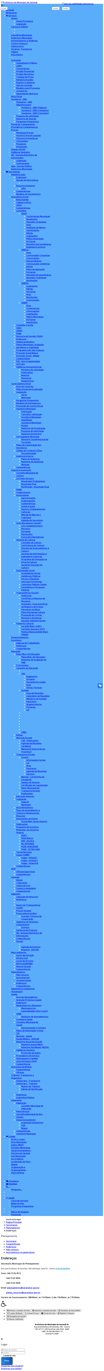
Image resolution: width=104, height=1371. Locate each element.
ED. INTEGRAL (27, 843)
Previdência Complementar (24, 127)
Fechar (3, 8)
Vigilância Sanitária (20, 152)
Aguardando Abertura (27, 93)
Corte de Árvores (24, 960)
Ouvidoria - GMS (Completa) (35, 110)
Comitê (24, 757)
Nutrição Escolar (24, 737)
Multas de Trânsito (30, 1086)
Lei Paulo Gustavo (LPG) (33, 629)
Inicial (11, 10)
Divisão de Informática (27, 180)
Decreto (30, 774)
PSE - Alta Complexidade (28, 361)
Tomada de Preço (24, 77)
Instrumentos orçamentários (20, 1252)
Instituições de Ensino (27, 818)
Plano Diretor (22, 1111)
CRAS (18, 327)
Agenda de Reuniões (31, 743)
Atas (28, 224)
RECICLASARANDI (24, 963)
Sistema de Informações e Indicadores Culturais (34, 555)
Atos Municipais (19, 1142)
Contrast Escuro (32, 1313)
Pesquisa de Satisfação (32, 431)
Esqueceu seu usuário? (12, 1365)
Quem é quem (28, 506)
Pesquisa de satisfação (27, 116)
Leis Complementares (32, 525)
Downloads (21, 146)
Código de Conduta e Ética (29, 450)
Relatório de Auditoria (32, 461)
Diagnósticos (27, 380)
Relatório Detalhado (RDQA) (35, 1047)
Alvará (14, 18)
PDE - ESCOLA (27, 841)
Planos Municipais (35, 238)
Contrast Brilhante (15, 1313)
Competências (23, 191)
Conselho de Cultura (31, 542)
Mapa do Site (17, 1203)
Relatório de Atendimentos (34, 1016)
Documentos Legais (36, 682)
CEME (18, 1013)
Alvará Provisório (24, 21)
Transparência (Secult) (27, 592)
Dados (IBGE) (17, 1144)
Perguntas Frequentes (27, 121)
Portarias (31, 241)
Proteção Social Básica (27, 353)
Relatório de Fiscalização (33, 428)
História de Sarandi (20, 1153)
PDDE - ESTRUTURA (30, 849)
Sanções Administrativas (33, 620)
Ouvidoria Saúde (24, 1019)
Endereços (21, 177)
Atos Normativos (24, 807)
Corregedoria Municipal (27, 436)
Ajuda (11, 1197)
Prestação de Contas (31, 615)
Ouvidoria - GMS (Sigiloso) (34, 107)
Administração (18, 174)
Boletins (25, 375)
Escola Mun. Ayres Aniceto (34, 821)
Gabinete (15, 894)
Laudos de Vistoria (30, 782)
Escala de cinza (49, 1313)
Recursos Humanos (25, 185)
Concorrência (22, 68)
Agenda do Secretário (32, 520)
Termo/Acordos (24, 852)
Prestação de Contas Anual (29, 406)
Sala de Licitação (24, 85)
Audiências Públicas (30, 576)
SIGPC (24, 835)
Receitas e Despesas (31, 617)
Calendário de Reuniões (38, 696)
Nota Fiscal (16, 96)
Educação (15, 651)
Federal (25, 802)
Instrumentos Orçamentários (23, 979)
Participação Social (25, 570)
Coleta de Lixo (23, 885)
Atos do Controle (24, 386)
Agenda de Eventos (30, 947)
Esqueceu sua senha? (11, 1368)
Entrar (6, 1361)
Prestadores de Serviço (27, 1055)
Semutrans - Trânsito (26, 1083)
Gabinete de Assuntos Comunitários (27, 923)
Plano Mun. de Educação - (33, 657)
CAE (23, 673)
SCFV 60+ (20, 364)
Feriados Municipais (20, 1147)
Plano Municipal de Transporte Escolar (30, 789)
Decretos (25, 528)
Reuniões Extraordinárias (38, 244)
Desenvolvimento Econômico (20, 639)
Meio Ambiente (18, 952)
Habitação (21, 1103)
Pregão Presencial (25, 71)
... (9, 1186)
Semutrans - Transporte (28, 1080)
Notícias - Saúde (24, 1036)
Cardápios (26, 746)
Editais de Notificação (31, 1089)
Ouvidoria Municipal (26, 408)
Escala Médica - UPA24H (27, 1039)
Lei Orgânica (17, 1158)
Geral (24, 394)
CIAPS (19, 205)
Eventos (25, 927)
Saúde (14, 994)
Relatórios (26, 378)
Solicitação (26, 411)
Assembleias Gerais (30, 573)
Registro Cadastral (25, 82)
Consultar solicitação (31, 414)
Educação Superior (25, 796)
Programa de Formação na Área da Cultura (34, 561)
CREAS (19, 330)
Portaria (30, 679)
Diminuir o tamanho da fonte (19, 1310)
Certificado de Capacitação (34, 785)
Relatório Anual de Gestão (29, 1041)
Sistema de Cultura (25, 539)
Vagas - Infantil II (29, 860)
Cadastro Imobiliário (26, 888)
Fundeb (25, 690)
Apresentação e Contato (33, 1027)
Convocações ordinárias (38, 263)
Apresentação (28, 498)
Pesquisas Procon (24, 132)
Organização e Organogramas (18, 1168)
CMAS (24, 213)
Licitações (16, 60)
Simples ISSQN (18, 149)
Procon (14, 130)
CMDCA (24, 249)
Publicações (27, 372)
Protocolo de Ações (31, 1052)
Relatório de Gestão (26, 118)
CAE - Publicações (29, 740)
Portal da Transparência (23, 124)
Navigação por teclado (17, 1316)
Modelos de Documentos (28, 403)
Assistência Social (19, 196)
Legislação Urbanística (32, 1122)
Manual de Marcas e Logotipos (31, 516)
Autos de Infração (25, 955)
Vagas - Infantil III (29, 863)
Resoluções (32, 219)
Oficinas (20, 1072)
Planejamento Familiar (27, 1058)
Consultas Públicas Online (34, 584)
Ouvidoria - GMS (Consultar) (35, 113)
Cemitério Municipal (26, 1133)
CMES (24, 732)
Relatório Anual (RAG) (32, 1044)
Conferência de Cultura (32, 545)
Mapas (24, 1128)
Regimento (31, 676)
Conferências (32, 308)
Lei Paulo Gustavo (25, 478)
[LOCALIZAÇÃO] (63, 1268)
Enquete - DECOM (30, 949)
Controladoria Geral (21, 383)
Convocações (32, 230)
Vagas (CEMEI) (23, 855)
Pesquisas (21, 143)
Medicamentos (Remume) (28, 1005)
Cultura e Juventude (21, 470)
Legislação (21, 24)
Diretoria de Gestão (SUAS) (29, 336)
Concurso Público (19, 26)
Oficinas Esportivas (25, 871)
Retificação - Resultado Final (35, 486)
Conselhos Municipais (21, 35)
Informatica (17, 54)
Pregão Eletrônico (25, 74)
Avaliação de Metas (35, 227)
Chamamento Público (26, 63)
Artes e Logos (18, 1139)
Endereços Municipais (21, 38)
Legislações (32, 235)
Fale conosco (22, 974)
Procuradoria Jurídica (26, 913)
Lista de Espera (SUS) (26, 1061)
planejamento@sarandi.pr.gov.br (23, 1287)
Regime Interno (34, 704)
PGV (23, 1125)
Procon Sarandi (23, 910)
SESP (13, 868)
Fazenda (15, 877)
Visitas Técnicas (34, 687)
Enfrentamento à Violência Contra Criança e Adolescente (24, 43)
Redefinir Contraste (66, 1313)
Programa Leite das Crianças (30, 350)
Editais (29, 233)
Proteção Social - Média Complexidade (27, 357)
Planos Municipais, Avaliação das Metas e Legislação (30, 346)
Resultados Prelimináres (33, 481)
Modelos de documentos (28, 194)
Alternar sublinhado (15, 1319)
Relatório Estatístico (31, 433)
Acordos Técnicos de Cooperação (31, 917)
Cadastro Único (23, 202)
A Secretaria (22, 665)
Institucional (22, 495)
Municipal (26, 397)
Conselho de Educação (27, 668)
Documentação (28, 453)
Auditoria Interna (24, 456)
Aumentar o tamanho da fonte (45, 1310)
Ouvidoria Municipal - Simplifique (31, 418)
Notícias (12, 12)
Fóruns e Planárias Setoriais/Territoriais (31, 580)
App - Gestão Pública (21, 166)
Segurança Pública (25, 1097)
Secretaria (11, 1241)
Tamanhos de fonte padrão (70, 1310)
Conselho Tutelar (24, 325)
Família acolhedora (25, 341)
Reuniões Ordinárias (36, 222)
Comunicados (22, 163)
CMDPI (24, 302)
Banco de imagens (20, 1211)
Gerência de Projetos (26, 930)
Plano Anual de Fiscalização (29, 389)
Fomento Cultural (24, 623)
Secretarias (14, 171)
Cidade (11, 1136)
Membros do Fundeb (36, 698)
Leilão (19, 65)
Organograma (28, 500)
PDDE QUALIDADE (29, 846)
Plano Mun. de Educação (28, 654)
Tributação (21, 882)
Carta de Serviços (19, 1200)
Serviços (12, 15)
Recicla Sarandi (23, 966)
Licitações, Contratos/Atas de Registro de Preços (34, 605)
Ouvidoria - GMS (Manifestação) (24, 103)
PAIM (18, 333)
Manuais (25, 464)
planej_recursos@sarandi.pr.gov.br (23, 1292)
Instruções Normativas (32, 537)
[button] (52, 1304)
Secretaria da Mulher (21, 1066)
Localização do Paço (20, 1161)
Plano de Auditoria (30, 459)
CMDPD (24, 283)
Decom (19, 941)
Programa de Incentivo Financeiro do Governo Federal (27, 830)
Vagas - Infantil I (29, 857)
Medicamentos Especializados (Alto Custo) (34, 1009)
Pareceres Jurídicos (30, 609)
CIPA (23, 188)
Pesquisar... (16, 1189)
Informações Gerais (36, 760)
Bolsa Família (22, 199)
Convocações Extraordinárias (33, 259)
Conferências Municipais (38, 216)
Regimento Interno (35, 247)
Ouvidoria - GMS (19, 99)
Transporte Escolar (25, 754)
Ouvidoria (13, 1181)
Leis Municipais (18, 1156)
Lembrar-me (10, 1355)
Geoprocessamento (26, 1119)
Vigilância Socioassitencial (28, 367)
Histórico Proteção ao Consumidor (27, 139)
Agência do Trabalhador (28, 643)
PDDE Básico (27, 838)
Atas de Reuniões (35, 693)
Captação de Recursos (27, 896)
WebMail (12, 1184)
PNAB (19, 489)
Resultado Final (28, 484)
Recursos (20, 815)
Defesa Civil (22, 958)
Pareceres (31, 701)
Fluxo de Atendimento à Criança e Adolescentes (28, 811)
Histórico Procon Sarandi (28, 135)
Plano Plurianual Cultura (33, 612)
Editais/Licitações (24, 79)
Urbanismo (16, 1100)
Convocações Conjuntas (38, 255)
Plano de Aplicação (35, 269)
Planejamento (18, 972)
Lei (27, 710)
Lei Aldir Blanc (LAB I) (31, 626)
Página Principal (14, 1222)
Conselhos (21, 210)
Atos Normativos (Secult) (28, 523)
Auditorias (26, 595)
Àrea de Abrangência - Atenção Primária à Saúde (28, 998)
